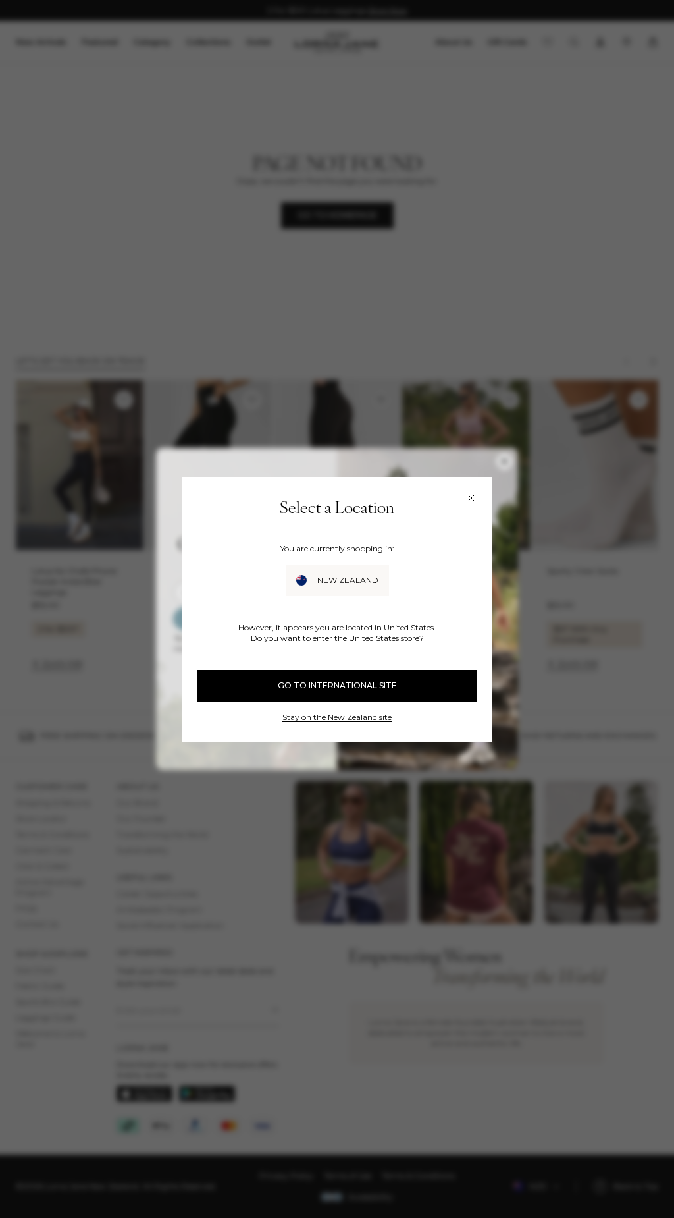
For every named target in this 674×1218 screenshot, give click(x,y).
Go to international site (337, 685)
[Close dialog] (471, 498)
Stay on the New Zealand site (337, 717)
